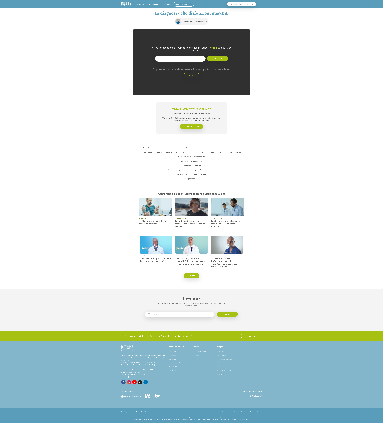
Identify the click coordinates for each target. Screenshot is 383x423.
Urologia (188, 256)
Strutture (172, 355)
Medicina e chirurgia (224, 359)
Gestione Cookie (256, 412)
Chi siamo (172, 351)
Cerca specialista (199, 351)
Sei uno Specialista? (184, 4)
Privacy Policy (227, 412)
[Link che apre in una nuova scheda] (123, 382)
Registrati (251, 336)
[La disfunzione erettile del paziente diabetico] (155, 207)
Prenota (166, 4)
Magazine (140, 4)
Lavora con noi (174, 363)
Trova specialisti (191, 126)
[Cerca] (259, 4)
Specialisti (153, 4)
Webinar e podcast (224, 370)
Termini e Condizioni (241, 412)
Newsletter (173, 367)
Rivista (219, 374)
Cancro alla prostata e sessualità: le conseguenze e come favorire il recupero (190, 261)
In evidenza (221, 351)
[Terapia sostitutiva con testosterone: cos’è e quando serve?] (191, 207)
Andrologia (144, 256)
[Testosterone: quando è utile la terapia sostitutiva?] (156, 245)
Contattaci (173, 359)
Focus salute (221, 355)
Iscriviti (191, 75)
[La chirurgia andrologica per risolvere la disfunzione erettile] (227, 207)
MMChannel (173, 370)
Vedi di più (191, 276)
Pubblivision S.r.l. (142, 412)
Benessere (221, 363)
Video (219, 367)
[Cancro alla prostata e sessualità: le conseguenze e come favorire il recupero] (191, 245)
